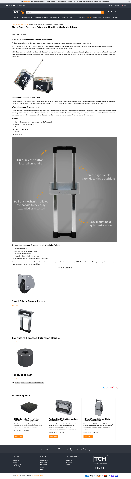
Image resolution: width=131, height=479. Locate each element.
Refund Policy (43, 462)
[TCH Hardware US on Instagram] (7, 5)
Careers (68, 464)
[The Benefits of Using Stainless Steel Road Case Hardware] (64, 407)
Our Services (53, 17)
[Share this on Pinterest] (112, 387)
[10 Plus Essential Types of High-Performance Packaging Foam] (29, 407)
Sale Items (111, 5)
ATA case (17, 382)
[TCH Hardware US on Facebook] (2, 5)
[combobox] (63, 12)
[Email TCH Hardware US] (11, 5)
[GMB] (14, 5)
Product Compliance (45, 466)
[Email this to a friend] (116, 387)
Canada (126, 8)
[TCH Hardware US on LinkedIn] (9, 5)
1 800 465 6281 (21, 5)
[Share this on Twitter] (103, 387)
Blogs (18, 24)
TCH (18, 475)
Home (13, 24)
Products (16, 17)
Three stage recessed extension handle (34, 382)
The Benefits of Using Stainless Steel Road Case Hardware (63, 420)
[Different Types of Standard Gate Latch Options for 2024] (98, 407)
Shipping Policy (43, 464)
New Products (106, 17)
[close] (129, 2)
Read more (18, 436)
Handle (22, 382)
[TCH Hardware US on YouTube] (4, 5)
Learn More (15, 305)
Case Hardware (25, 24)
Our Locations (69, 462)
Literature (63, 17)
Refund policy (16, 466)
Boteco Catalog (97, 17)
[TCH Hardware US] (18, 12)
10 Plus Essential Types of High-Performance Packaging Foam (26, 420)
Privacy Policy (43, 459)
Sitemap (42, 469)
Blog (88, 17)
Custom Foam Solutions (40, 17)
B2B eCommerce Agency (37, 475)
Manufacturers (26, 17)
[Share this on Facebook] (107, 387)
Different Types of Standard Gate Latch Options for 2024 (97, 420)
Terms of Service (17, 464)
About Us (68, 459)
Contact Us (80, 17)
